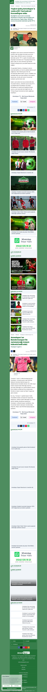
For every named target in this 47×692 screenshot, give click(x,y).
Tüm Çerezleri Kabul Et (11, 688)
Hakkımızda (23, 665)
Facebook (14, 101)
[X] (21, 647)
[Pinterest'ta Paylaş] (26, 110)
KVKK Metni (23, 680)
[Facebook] (19, 647)
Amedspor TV (17, 48)
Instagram (32, 101)
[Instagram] (24, 647)
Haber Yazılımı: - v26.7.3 (23, 690)
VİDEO (14, 641)
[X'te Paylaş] (14, 25)
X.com (24, 101)
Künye (23, 667)
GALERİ (27, 641)
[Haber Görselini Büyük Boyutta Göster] (23, 38)
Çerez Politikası (23, 676)
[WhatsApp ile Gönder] (28, 110)
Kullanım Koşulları (23, 672)
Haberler (12, 6)
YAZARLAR (15, 644)
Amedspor (17, 6)
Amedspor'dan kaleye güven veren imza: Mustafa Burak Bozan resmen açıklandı (33, 2)
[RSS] (29, 647)
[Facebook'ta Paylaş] (12, 25)
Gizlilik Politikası (23, 674)
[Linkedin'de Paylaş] (23, 110)
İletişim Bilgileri (23, 682)
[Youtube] (26, 647)
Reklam (23, 669)
